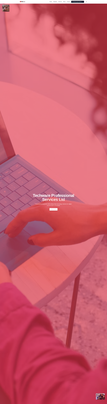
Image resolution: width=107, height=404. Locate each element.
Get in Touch (53, 209)
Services (60, 1)
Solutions (55, 1)
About (64, 1)
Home (51, 1)
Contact (68, 1)
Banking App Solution (77, 1)
